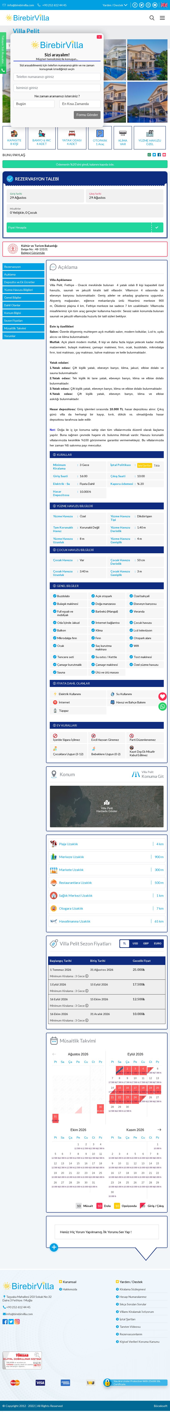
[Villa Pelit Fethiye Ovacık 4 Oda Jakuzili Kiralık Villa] (27, 17)
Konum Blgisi (12, 313)
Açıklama (10, 274)
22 (119, 1097)
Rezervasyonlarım (131, 1334)
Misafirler (15, 209)
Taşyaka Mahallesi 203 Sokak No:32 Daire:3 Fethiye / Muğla (27, 1298)
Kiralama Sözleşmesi (133, 1289)
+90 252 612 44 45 (54, 5)
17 (135, 1087)
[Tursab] (85, 1361)
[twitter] (141, 4)
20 (157, 1087)
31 (55, 1116)
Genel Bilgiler (12, 297)
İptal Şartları (127, 1319)
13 (157, 1078)
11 (143, 1078)
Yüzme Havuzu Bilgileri (18, 289)
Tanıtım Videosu (130, 1326)
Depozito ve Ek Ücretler (19, 282)
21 (112, 1097)
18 (143, 1087)
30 (100, 1106)
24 (135, 1097)
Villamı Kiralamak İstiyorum (137, 1311)
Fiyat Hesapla (17, 227)
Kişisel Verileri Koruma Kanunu (139, 1341)
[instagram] (148, 4)
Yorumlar (10, 336)
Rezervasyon (12, 266)
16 (127, 1087)
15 (119, 1087)
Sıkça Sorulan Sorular (133, 1304)
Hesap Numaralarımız (133, 1296)
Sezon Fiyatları (13, 320)
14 (112, 1087)
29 (119, 1106)
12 (150, 1078)
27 (157, 1097)
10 (135, 1078)
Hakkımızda (70, 1289)
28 (112, 1106)
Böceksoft (161, 1406)
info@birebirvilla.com (20, 5)
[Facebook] (134, 4)
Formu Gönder (87, 115)
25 (143, 1097)
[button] (115, 5)
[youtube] (154, 4)
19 (150, 1087)
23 (127, 1097)
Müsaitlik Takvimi (15, 328)
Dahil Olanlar (12, 305)
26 (150, 1097)
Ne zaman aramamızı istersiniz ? (57, 96)
